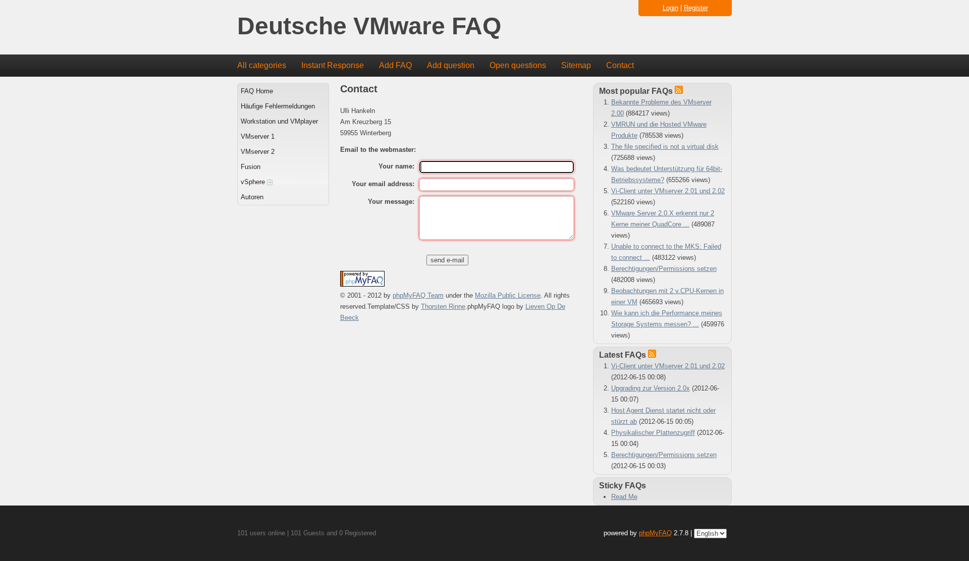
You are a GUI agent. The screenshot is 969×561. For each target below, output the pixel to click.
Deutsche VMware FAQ (369, 26)
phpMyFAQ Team (418, 295)
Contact (620, 65)
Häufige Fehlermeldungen (278, 106)
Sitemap (576, 65)
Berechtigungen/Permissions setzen (664, 268)
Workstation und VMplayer (279, 121)
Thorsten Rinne (443, 306)
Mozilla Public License (508, 295)
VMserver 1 (258, 136)
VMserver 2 (258, 151)
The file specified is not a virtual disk (665, 146)
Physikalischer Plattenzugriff (653, 432)
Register (696, 8)
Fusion (250, 167)
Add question (450, 65)
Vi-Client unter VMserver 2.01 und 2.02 (668, 191)
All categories (261, 65)
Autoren (252, 197)
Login (670, 8)
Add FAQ (395, 65)
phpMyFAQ (655, 533)
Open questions (518, 65)
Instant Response (332, 65)
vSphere (254, 182)
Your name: (396, 166)
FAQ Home (257, 91)
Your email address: (383, 184)
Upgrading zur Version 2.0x (650, 388)
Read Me (624, 496)
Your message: (391, 201)
